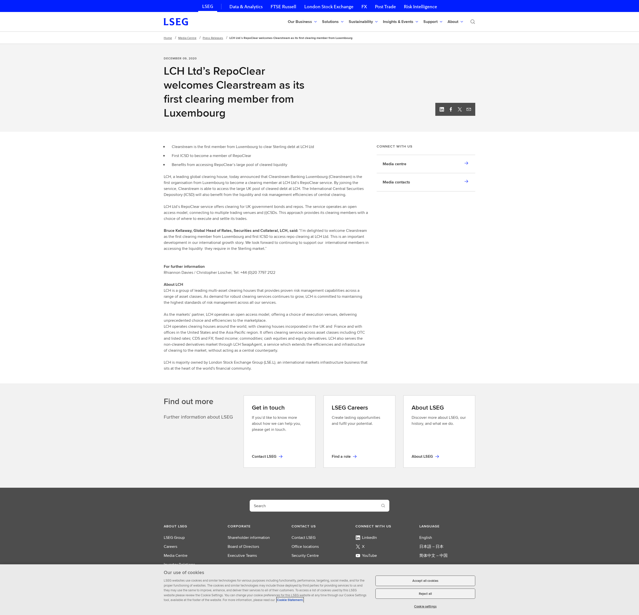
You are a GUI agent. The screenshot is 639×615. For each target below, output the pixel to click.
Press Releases (213, 38)
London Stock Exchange (328, 6)
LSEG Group (174, 537)
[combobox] (313, 506)
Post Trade (385, 6)
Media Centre (187, 38)
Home (168, 38)
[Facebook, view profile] (450, 109)
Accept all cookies (425, 580)
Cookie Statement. (290, 600)
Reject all (425, 593)
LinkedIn (369, 537)
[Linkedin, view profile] (441, 109)
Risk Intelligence (420, 6)
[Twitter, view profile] (459, 109)
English (425, 537)
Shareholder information (249, 537)
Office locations (305, 546)
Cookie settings (425, 606)
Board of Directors (243, 546)
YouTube (369, 555)
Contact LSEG (304, 537)
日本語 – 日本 (431, 546)
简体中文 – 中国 (433, 555)
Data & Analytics (246, 6)
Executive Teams (242, 555)
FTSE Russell (283, 6)
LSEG (207, 6)
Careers (170, 546)
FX (364, 6)
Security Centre (305, 555)
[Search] (472, 21)
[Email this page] (468, 109)
